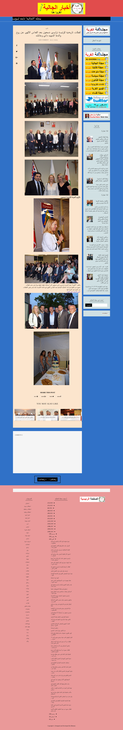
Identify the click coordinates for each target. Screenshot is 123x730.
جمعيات (27, 562)
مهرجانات (27, 623)
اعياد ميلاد (27, 535)
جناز (27, 565)
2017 (51, 526)
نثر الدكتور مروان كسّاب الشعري (58, 630)
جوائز (27, 568)
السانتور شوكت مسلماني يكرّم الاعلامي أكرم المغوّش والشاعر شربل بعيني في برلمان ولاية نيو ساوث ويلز (101, 159)
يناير (52, 719)
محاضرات (27, 612)
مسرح (27, 614)
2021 (51, 516)
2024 (50, 508)
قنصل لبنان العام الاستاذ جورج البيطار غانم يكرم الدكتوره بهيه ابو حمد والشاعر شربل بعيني (101, 259)
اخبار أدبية (27, 515)
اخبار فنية (27, 518)
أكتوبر (52, 539)
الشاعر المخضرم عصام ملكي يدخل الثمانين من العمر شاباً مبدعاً (103, 220)
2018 (51, 523)
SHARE (58, 396)
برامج (27, 547)
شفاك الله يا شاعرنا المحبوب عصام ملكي (101, 179)
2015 (51, 531)
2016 (51, 529)
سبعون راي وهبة (54, 628)
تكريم (47, 28)
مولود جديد (27, 626)
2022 (51, 513)
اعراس (27, 526)
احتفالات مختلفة (27, 509)
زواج (27, 585)
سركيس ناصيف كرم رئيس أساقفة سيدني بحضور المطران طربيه (102, 239)
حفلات (27, 570)
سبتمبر (53, 714)
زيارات (27, 588)
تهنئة (27, 559)
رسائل (27, 582)
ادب (27, 524)
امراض (27, 538)
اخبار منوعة (27, 521)
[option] (70, 416)
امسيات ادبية (27, 541)
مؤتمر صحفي (27, 606)
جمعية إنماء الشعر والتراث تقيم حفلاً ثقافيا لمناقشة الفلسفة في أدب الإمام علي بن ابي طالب (102, 278)
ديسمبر (53, 534)
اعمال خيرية (27, 529)
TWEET (51, 396)
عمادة (27, 591)
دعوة (27, 579)
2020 (51, 518)
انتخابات (27, 544)
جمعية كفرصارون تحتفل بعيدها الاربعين (60, 616)
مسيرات (27, 617)
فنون (27, 594)
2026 (51, 503)
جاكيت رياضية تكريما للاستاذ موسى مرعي (102, 202)
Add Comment (43, 40)
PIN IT (35, 396)
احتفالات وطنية (27, 512)
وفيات (27, 638)
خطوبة (27, 576)
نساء (27, 632)
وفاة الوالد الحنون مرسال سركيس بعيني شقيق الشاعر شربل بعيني (102, 140)
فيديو (27, 597)
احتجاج (27, 503)
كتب (27, 600)
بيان (27, 550)
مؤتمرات (27, 609)
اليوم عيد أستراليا (55, 578)
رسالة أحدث (41, 479)
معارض (27, 620)
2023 (51, 510)
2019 (51, 521)
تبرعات (27, 553)
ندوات (27, 629)
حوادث (27, 573)
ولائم (27, 641)
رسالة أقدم (53, 479)
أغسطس (53, 716)
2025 (51, 505)
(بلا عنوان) (105, 131)
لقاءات (27, 603)
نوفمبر (52, 536)
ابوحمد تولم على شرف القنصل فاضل (59, 571)
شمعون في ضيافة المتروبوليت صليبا (59, 589)
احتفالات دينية (27, 506)
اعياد (27, 532)
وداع (27, 635)
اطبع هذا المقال (96, 40)
